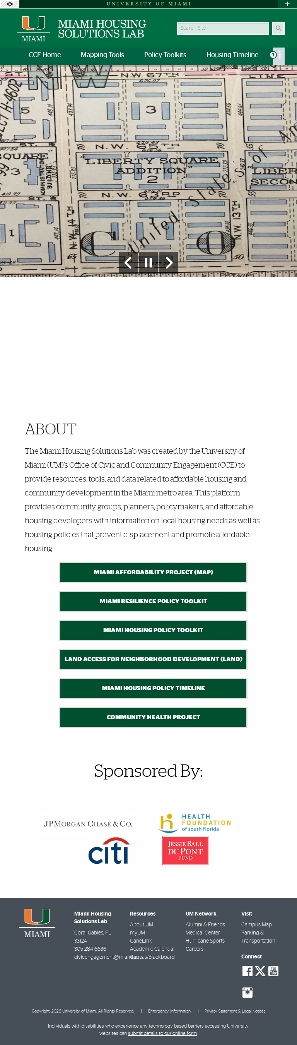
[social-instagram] (247, 993)
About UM (141, 925)
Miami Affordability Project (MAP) (153, 572)
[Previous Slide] (128, 263)
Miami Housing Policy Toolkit (153, 630)
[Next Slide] (168, 263)
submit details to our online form (162, 1033)
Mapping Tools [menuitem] (102, 55)
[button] (280, 1023)
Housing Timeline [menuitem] (232, 55)
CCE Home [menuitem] (45, 55)
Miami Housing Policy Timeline (153, 688)
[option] (148, 171)
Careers (194, 949)
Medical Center (203, 933)
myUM (137, 933)
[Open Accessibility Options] (9, 4)
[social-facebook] (247, 971)
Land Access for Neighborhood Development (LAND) (153, 659)
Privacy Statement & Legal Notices (235, 1011)
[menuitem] (279, 56)
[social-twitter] (260, 970)
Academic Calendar (152, 949)
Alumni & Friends (205, 925)
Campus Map (256, 925)
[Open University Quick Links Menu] (287, 4)
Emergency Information (169, 1011)
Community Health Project (153, 717)
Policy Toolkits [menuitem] (165, 55)
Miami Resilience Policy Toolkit (153, 601)
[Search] (278, 28)
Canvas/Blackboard (152, 957)
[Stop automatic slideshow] (148, 263)
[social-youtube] (273, 971)
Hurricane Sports (205, 941)
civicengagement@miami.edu (108, 957)
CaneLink (141, 941)
